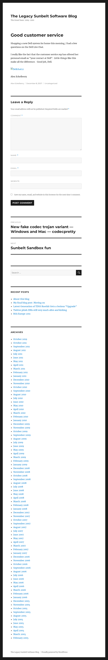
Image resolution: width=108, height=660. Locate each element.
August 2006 (20, 571)
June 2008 (18, 490)
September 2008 (22, 479)
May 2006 (18, 582)
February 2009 (21, 461)
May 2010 (18, 405)
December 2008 (21, 468)
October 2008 (20, 475)
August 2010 (19, 394)
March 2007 (19, 545)
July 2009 (18, 442)
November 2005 (21, 604)
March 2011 (19, 368)
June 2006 (18, 579)
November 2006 (21, 560)
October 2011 (20, 343)
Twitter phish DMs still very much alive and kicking (40, 310)
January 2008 (20, 508)
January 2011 (19, 376)
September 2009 (22, 435)
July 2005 (18, 619)
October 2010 (20, 387)
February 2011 (20, 372)
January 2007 (20, 553)
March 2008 (19, 501)
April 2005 (18, 630)
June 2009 (18, 446)
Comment (17, 115)
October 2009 (20, 431)
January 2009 (20, 464)
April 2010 (18, 409)
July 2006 (18, 575)
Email (15, 168)
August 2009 (20, 438)
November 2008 (21, 472)
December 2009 (21, 424)
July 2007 (18, 531)
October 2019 (20, 339)
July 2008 (18, 486)
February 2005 (20, 638)
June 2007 (18, 534)
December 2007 (21, 512)
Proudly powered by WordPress (54, 652)
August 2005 (19, 615)
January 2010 (20, 420)
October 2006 (20, 564)
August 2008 (19, 483)
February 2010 (20, 416)
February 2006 (21, 593)
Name (14, 155)
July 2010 (18, 398)
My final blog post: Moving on (29, 302)
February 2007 (20, 549)
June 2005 (18, 623)
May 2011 (18, 361)
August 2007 (19, 527)
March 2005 (19, 634)
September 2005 (22, 612)
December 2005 (21, 601)
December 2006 (21, 556)
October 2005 (20, 608)
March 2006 (19, 590)
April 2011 (18, 365)
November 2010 (21, 383)
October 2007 (20, 520)
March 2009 (19, 457)
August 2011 (19, 350)
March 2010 (19, 413)
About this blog (21, 299)
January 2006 (20, 597)
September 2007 (21, 523)
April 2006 (18, 586)
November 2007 (21, 516)
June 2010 (18, 402)
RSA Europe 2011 (21, 313)
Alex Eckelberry (17, 83)
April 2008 (18, 497)
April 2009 (18, 453)
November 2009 (21, 427)
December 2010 (21, 379)
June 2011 (18, 357)
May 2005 (18, 626)
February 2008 (20, 505)
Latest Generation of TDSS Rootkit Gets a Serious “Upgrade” (45, 306)
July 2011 (17, 354)
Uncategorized (51, 83)
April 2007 (18, 542)
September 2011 (21, 346)
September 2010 (21, 390)
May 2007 (18, 538)
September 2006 (22, 567)
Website (15, 181)
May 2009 (18, 449)
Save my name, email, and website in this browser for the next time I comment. (47, 195)
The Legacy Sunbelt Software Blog (44, 16)
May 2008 (18, 494)
